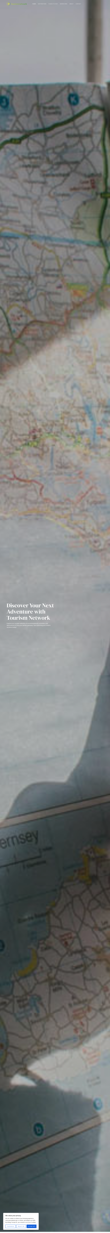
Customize (10, 1226)
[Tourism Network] (17, 4)
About (71, 4)
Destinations (42, 4)
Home (34, 4)
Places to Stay (53, 4)
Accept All (31, 1226)
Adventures (63, 4)
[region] (21, 1221)
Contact (78, 4)
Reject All (21, 1226)
